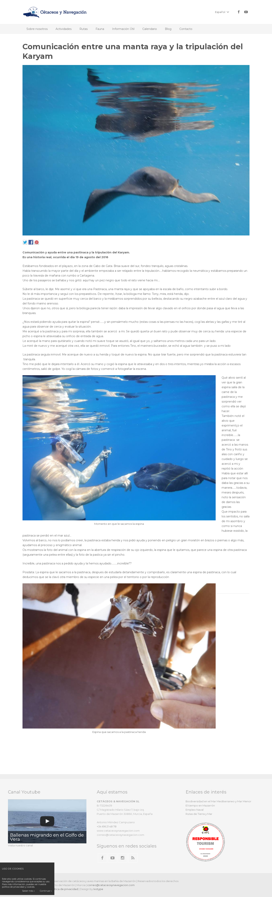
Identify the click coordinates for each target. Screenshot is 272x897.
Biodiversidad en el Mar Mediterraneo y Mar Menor (218, 801)
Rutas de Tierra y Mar (199, 813)
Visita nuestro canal (20, 845)
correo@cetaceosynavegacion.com (111, 885)
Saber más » (28, 890)
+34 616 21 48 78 (106, 826)
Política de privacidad (64, 889)
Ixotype (98, 889)
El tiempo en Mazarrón (200, 805)
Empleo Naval (195, 809)
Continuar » (46, 890)
